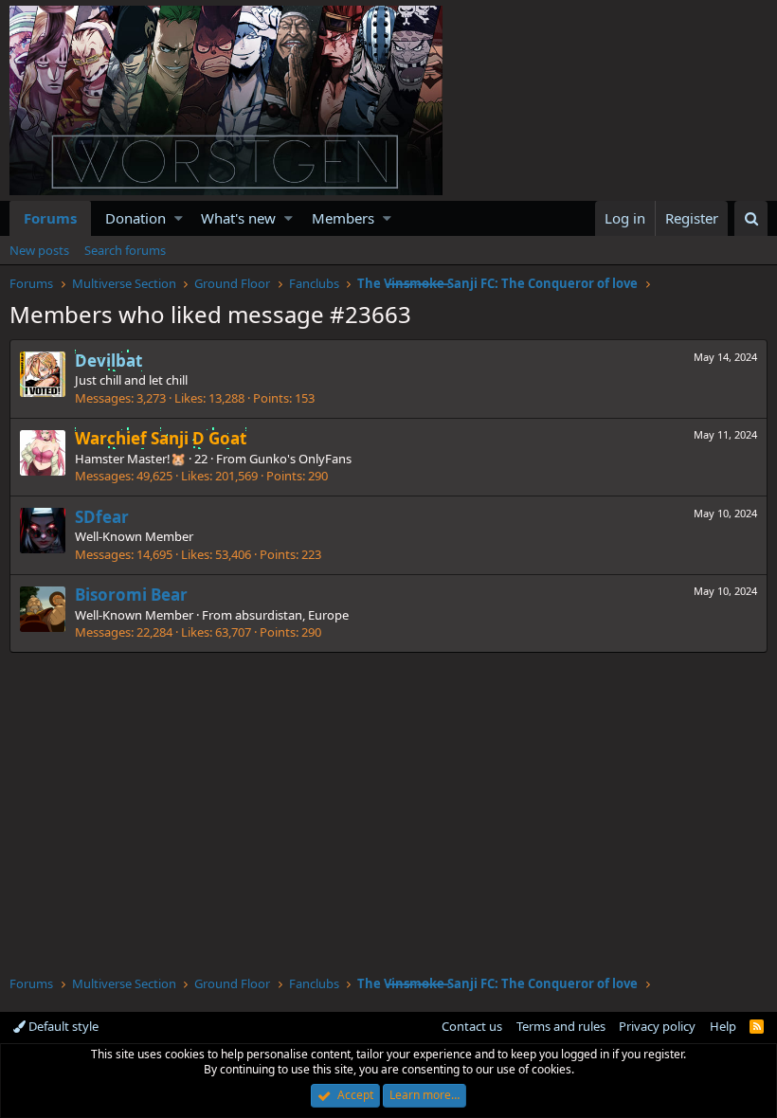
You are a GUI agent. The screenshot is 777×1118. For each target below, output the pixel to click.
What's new (238, 217)
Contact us (472, 1026)
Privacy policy (657, 1026)
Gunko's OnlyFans (300, 458)
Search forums (125, 250)
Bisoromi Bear (131, 594)
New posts (39, 250)
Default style (62, 1026)
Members (343, 217)
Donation (135, 217)
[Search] (751, 218)
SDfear (102, 517)
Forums (50, 217)
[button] (179, 218)
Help (723, 1026)
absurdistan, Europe (292, 614)
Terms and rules (560, 1026)
